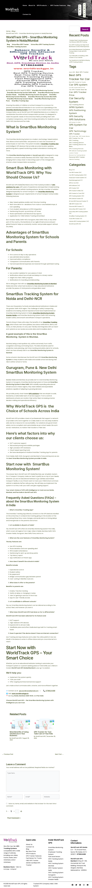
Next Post (59, 754)
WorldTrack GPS (38, 155)
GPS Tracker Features (58, 5)
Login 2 (84, 10)
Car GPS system (78, 84)
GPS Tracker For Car (76, 138)
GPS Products (42, 5)
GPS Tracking (73, 140)
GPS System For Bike (74, 122)
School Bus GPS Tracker (20, 44)
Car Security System (77, 100)
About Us (31, 5)
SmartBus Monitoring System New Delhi (42, 97)
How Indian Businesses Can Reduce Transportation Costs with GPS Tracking (79, 51)
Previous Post (7, 754)
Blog (68, 5)
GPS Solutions (77, 119)
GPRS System (76, 107)
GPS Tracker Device (84, 136)
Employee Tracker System (76, 177)
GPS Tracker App (73, 136)
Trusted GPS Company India (43, 884)
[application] (48, 5)
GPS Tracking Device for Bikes (77, 145)
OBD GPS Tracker (74, 204)
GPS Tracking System (75, 196)
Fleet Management (74, 180)
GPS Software (73, 185)
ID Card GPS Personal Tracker (77, 201)
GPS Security (76, 116)
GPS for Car (72, 183)
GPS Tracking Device (76, 142)
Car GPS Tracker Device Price (77, 87)
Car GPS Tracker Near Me (78, 90)
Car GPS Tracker (74, 172)
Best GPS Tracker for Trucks (77, 82)
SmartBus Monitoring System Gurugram (32, 95)
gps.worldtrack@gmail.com (28, 691)
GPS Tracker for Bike (75, 191)
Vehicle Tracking (74, 159)
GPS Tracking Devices (76, 148)
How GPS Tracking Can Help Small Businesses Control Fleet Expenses (79, 46)
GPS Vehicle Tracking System (78, 151)
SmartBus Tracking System (17, 47)
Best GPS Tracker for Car (79, 77)
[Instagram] (84, 885)
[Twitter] (76, 885)
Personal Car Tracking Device (77, 155)
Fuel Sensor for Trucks (34, 858)
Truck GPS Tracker (74, 218)
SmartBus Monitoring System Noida (20, 99)
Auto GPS (72, 72)
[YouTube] (87, 885)
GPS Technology (77, 131)
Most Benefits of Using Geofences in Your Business (19, 734)
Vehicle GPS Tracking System (77, 221)
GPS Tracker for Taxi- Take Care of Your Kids (43, 733)
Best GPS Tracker (82, 72)
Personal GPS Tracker (77, 157)
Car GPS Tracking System (76, 175)
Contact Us (27, 14)
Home (25, 5)
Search (85, 29)
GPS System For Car (78, 126)
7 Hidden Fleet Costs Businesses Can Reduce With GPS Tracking (78, 41)
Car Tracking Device (76, 105)
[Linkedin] (80, 885)
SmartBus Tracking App (20, 101)
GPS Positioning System (77, 112)
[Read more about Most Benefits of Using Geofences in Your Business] (21, 724)
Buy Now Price (31, 851)
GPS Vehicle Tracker (75, 198)
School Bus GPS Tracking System (43, 44)
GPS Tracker (74, 134)
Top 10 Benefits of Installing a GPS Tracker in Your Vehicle (78, 56)
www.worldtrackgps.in (20, 694)
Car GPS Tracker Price (78, 94)
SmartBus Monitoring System (42, 90)
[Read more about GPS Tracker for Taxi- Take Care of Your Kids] (45, 724)
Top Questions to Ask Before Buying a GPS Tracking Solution (79, 61)
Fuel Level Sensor (54, 857)
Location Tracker (73, 153)
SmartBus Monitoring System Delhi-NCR (21, 92)
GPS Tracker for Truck (75, 193)
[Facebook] (72, 885)
